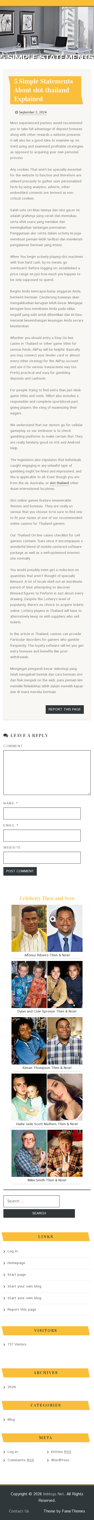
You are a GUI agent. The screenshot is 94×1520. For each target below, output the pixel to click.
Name (10, 803)
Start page (17, 1274)
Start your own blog (24, 1286)
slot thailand (59, 483)
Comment (13, 746)
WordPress (60, 1460)
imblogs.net (53, 1494)
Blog (11, 1419)
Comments (21, 1460)
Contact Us (19, 1511)
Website (12, 847)
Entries (61, 1451)
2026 (12, 1387)
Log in (13, 1251)
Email (11, 825)
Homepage (16, 1263)
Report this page (65, 709)
